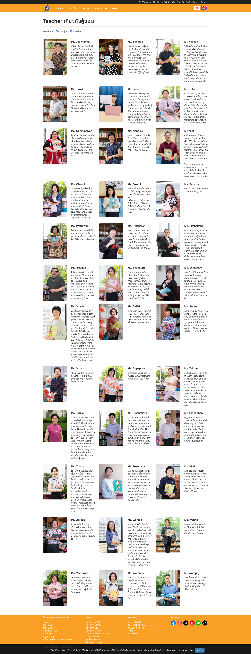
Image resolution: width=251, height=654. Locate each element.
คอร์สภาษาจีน (92, 627)
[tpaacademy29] (179, 623)
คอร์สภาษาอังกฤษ (94, 624)
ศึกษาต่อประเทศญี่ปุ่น (95, 642)
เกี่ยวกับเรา (48, 624)
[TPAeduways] (185, 623)
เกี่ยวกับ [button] (72, 8)
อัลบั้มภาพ (47, 633)
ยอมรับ (200, 650)
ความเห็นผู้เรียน (50, 630)
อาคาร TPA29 (134, 621)
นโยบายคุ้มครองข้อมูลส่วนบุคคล (57, 639)
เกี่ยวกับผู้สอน (49, 627)
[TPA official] (192, 623)
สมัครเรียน (177, 2)
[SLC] (173, 623)
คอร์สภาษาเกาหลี (93, 630)
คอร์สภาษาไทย (92, 636)
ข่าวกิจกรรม (101, 8)
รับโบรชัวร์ (162, 2)
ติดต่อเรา (116, 8)
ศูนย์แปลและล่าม (93, 639)
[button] (197, 8)
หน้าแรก (60, 8)
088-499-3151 (148, 2)
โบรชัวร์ (132, 630)
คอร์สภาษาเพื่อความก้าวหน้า (98, 633)
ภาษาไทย (76, 31)
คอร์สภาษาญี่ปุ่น (93, 621)
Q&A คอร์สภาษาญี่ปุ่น (196, 2)
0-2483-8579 (136, 624)
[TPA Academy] (198, 623)
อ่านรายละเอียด (186, 650)
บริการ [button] (85, 8)
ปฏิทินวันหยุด (49, 636)
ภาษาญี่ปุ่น (63, 31)
